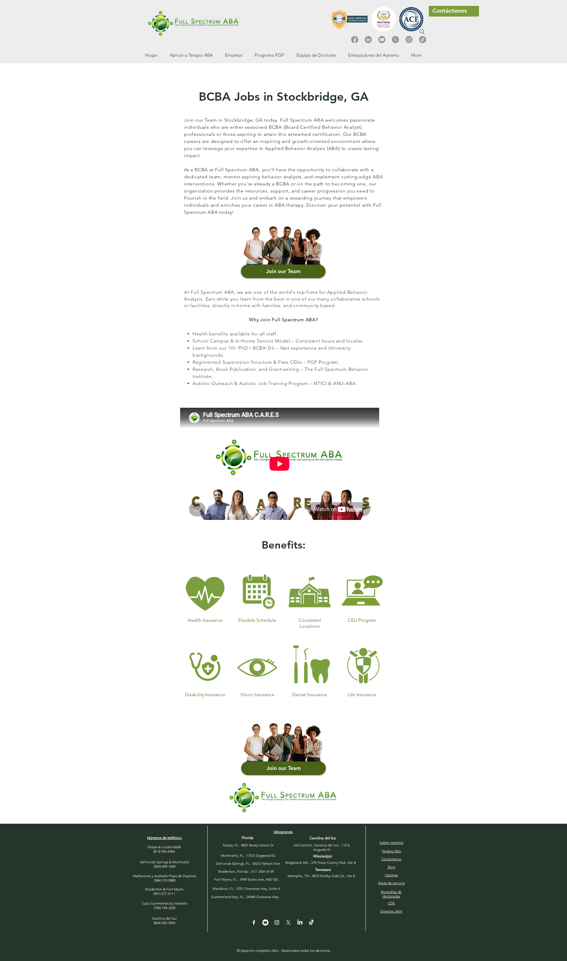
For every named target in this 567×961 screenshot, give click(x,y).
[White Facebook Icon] (254, 922)
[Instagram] (409, 39)
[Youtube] (381, 39)
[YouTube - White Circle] (265, 922)
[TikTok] (422, 39)
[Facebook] (354, 39)
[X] (395, 39)
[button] (233, 55)
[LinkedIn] (368, 39)
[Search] (422, 31)
